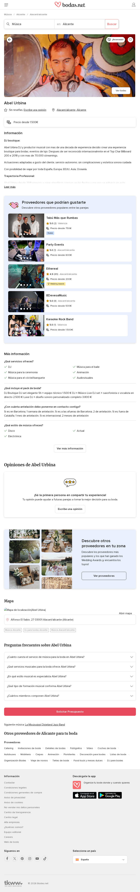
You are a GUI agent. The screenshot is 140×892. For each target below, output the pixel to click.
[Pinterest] (22, 859)
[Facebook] (7, 859)
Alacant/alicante (38, 14)
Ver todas (121, 90)
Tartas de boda (60, 760)
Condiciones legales (15, 787)
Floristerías (69, 754)
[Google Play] (110, 798)
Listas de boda (118, 754)
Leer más (10, 187)
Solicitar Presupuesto (70, 711)
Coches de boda (107, 748)
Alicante (21, 14)
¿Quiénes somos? (13, 827)
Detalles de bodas (55, 748)
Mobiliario (25, 754)
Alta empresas (12, 822)
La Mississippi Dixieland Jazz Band (45, 724)
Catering (8, 748)
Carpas (39, 754)
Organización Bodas (15, 760)
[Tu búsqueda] (9, 39)
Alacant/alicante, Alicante (71, 110)
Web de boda (11, 842)
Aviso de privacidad (14, 797)
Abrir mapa (125, 613)
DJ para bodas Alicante (36, 630)
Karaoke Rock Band (59, 319)
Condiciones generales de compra (23, 792)
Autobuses (10, 754)
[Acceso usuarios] (134, 5)
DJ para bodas (115, 760)
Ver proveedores (104, 576)
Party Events (55, 244)
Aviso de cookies (13, 802)
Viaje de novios (39, 760)
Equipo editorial (12, 832)
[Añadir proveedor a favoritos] (130, 39)
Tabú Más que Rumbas (62, 218)
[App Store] (85, 798)
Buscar (112, 24)
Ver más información (70, 448)
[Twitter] (15, 859)
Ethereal (52, 268)
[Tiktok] (45, 859)
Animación (53, 754)
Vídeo (90, 748)
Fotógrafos (76, 748)
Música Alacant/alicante (63, 630)
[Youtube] (37, 859)
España (85, 859)
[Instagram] (30, 859)
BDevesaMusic (56, 295)
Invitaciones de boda (29, 748)
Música (8, 14)
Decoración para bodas (93, 754)
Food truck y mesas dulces (88, 760)
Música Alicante (13, 630)
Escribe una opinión (70, 509)
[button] (70, 494)
